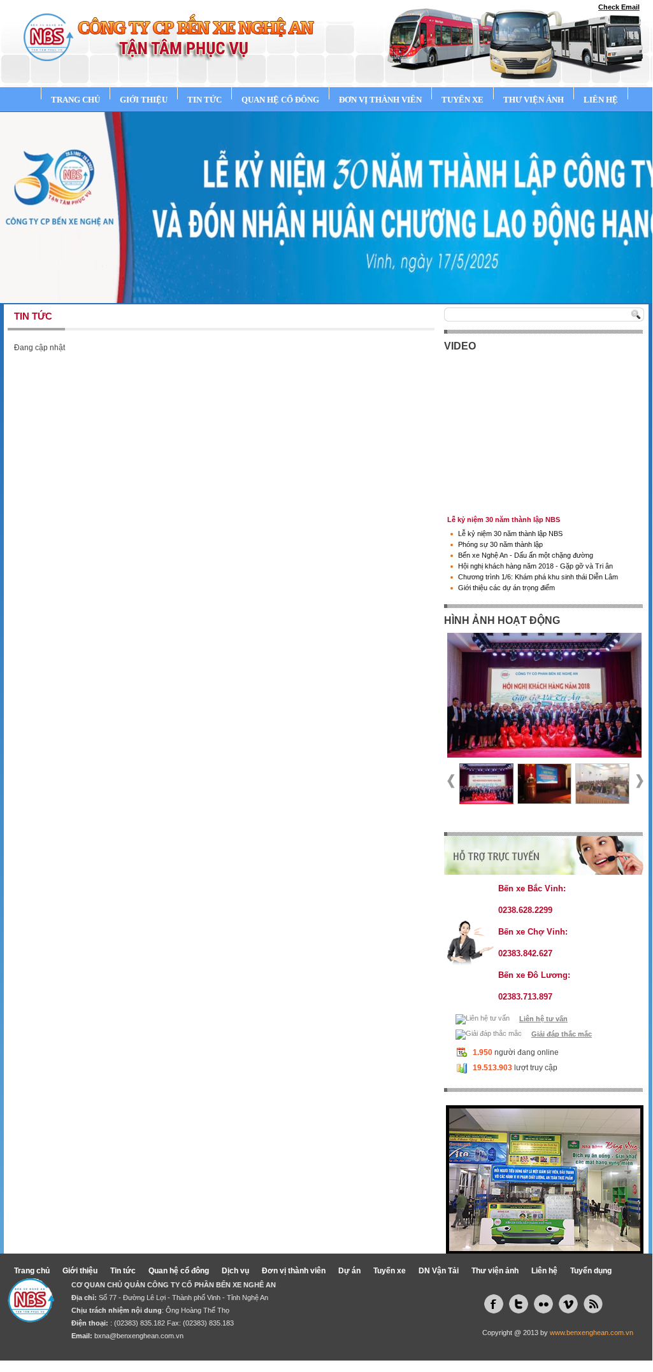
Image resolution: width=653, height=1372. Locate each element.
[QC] (544, 1178)
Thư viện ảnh (533, 99)
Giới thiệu (144, 99)
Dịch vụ (235, 1270)
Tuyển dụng (591, 1270)
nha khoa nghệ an (307, 1364)
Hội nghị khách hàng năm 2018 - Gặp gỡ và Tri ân (535, 566)
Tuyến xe (462, 99)
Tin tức (204, 99)
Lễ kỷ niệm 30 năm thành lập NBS (510, 533)
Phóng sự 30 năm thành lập (500, 544)
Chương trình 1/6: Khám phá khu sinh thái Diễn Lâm (538, 577)
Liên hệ (601, 99)
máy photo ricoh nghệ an (428, 1364)
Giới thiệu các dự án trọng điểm (506, 587)
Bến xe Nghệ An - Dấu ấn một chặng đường (525, 555)
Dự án (349, 1270)
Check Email (619, 7)
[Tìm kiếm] (637, 315)
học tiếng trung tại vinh (507, 1364)
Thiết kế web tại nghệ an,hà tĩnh (225, 1364)
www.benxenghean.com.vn (591, 1332)
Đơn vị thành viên (380, 99)
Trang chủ (75, 99)
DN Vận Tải (439, 1270)
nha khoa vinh (362, 1364)
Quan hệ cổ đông (280, 99)
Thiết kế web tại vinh (138, 1364)
